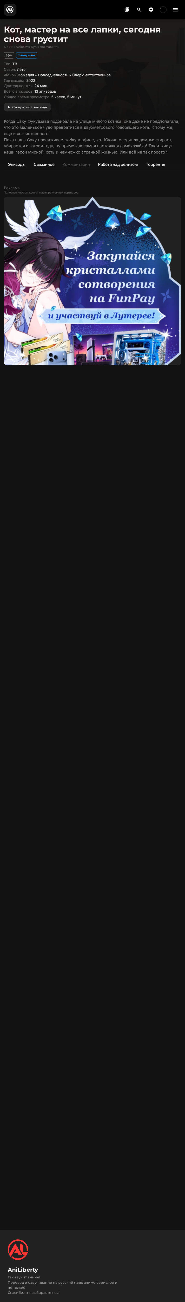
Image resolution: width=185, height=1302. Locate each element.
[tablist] (92, 164)
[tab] (16, 164)
